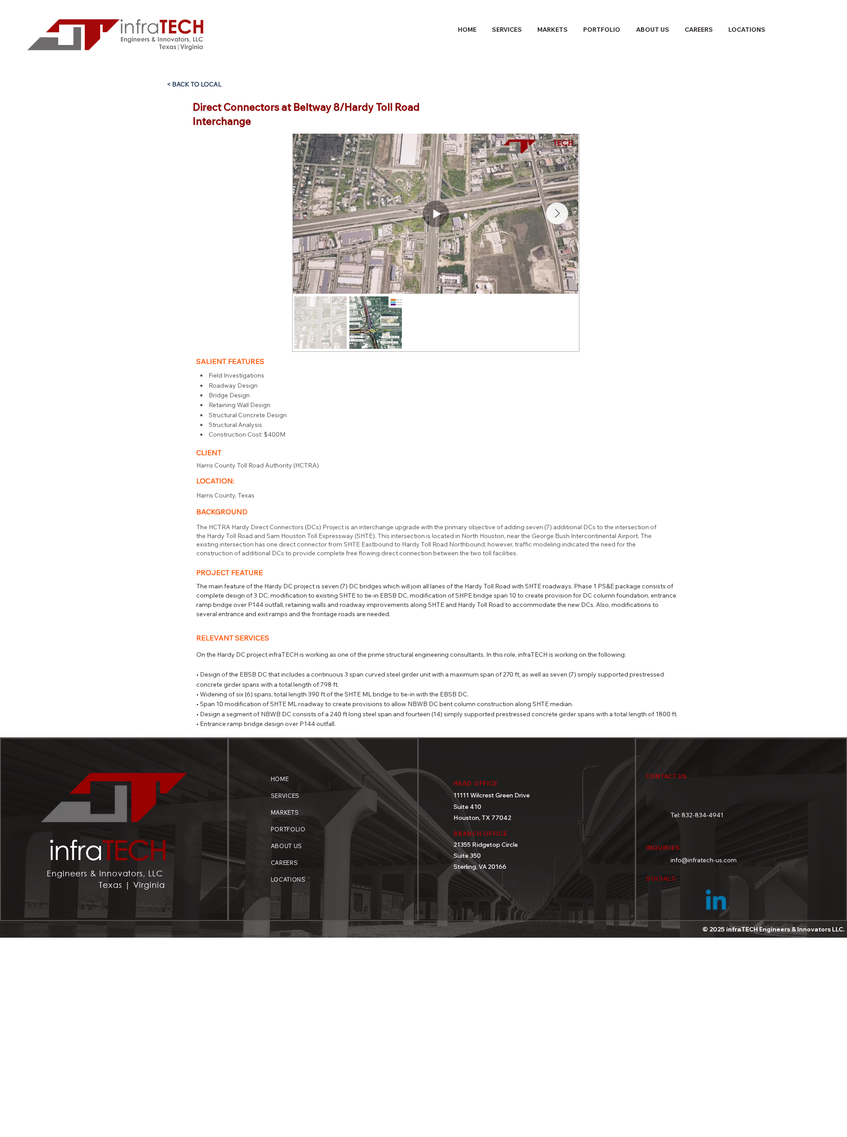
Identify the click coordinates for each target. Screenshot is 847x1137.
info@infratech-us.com (704, 860)
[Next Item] (557, 213)
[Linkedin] (715, 901)
